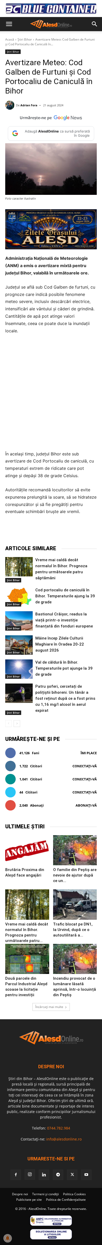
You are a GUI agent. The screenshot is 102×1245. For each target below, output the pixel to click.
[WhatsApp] (63, 531)
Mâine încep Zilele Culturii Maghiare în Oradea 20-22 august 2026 (59, 644)
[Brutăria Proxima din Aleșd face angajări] (27, 850)
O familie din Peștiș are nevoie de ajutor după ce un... (75, 875)
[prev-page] (8, 723)
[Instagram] (30, 1174)
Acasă (9, 39)
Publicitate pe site (29, 1199)
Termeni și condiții (45, 1194)
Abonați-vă (86, 805)
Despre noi (20, 1194)
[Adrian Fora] (10, 105)
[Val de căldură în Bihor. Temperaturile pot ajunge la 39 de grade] (19, 669)
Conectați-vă (84, 766)
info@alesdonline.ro (64, 1139)
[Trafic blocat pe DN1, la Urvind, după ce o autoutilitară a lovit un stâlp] (75, 904)
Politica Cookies (74, 1194)
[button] (9, 24)
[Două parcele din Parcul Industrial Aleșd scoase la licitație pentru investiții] (27, 959)
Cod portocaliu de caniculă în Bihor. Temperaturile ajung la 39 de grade (65, 596)
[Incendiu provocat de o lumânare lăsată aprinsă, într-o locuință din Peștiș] (75, 959)
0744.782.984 (58, 1128)
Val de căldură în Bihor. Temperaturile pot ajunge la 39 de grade (64, 668)
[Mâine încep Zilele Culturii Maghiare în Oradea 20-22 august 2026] (19, 645)
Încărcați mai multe (49, 1007)
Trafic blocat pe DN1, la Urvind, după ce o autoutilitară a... (73, 930)
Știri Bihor (25, 39)
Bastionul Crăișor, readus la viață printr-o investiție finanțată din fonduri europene (64, 620)
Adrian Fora (28, 105)
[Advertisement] (51, 392)
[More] (87, 531)
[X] (39, 531)
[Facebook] (27, 531)
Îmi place (89, 753)
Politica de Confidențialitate (66, 1199)
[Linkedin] (75, 531)
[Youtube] (86, 1175)
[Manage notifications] (7, 1238)
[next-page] (17, 723)
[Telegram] (51, 531)
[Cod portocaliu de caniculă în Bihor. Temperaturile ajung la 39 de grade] (19, 597)
